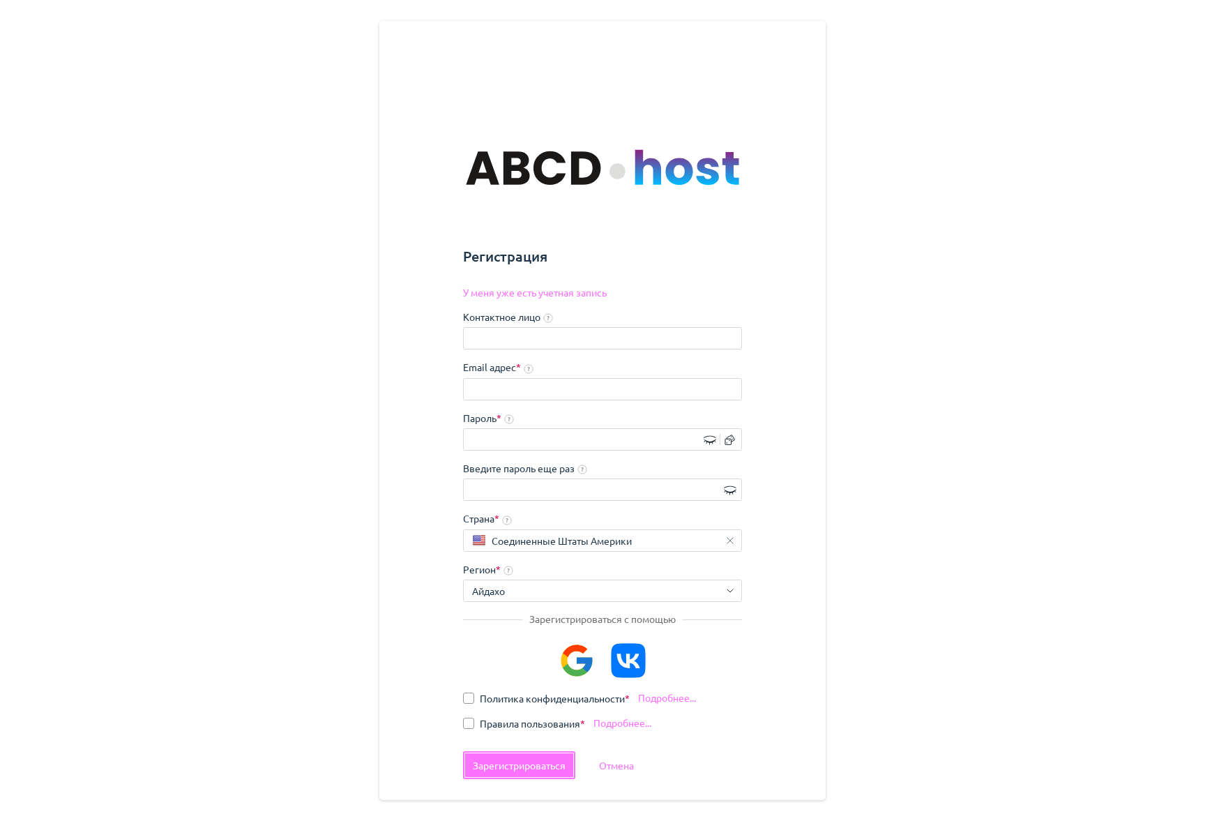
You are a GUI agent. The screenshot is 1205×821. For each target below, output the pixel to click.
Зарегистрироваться (519, 765)
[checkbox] (546, 698)
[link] (535, 293)
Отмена (616, 765)
